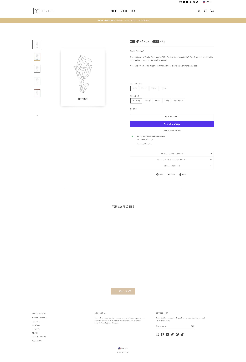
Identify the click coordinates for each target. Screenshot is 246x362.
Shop (114, 11)
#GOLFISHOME (37, 341)
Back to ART (124, 291)
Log (133, 11)
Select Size (136, 84)
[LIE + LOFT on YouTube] (167, 334)
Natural (147, 100)
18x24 (163, 88)
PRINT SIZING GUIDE (39, 314)
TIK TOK (34, 333)
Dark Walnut (178, 100)
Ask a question (172, 166)
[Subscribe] (192, 326)
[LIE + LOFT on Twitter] (172, 334)
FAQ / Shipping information (172, 160)
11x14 (144, 88)
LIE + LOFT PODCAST (39, 337)
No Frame (136, 100)
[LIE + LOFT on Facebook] (162, 334)
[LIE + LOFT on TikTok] (182, 334)
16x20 (153, 88)
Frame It (134, 96)
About (123, 11)
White (167, 100)
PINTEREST (36, 329)
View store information (144, 144)
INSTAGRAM (36, 325)
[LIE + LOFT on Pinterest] (177, 334)
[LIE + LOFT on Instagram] (157, 334)
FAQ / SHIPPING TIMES (40, 318)
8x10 (135, 88)
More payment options (172, 130)
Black (157, 100)
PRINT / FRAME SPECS (172, 153)
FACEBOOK (35, 321)
